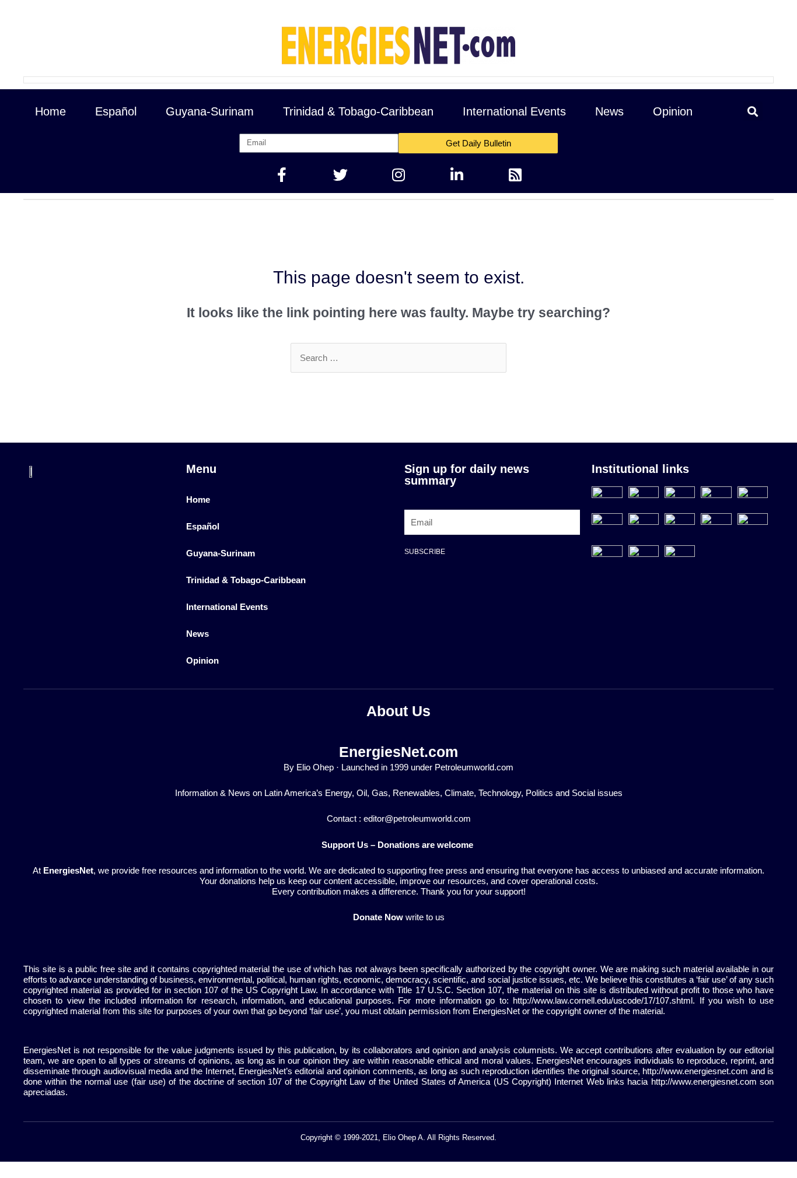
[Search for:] (398, 358)
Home (50, 111)
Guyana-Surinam (210, 111)
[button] (753, 111)
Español (116, 111)
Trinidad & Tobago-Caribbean (358, 111)
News (609, 111)
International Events (514, 111)
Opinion (673, 111)
